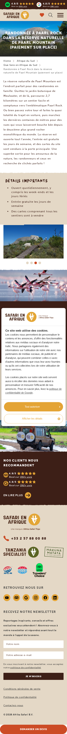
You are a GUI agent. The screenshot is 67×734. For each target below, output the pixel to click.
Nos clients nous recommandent (20, 463)
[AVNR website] (22, 570)
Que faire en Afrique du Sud (20, 65)
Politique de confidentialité (20, 697)
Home (7, 60)
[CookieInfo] (29, 317)
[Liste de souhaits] (41, 15)
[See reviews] (33, 479)
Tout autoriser (32, 406)
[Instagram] (35, 597)
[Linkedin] (55, 597)
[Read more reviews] (35, 4)
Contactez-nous (13, 705)
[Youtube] (6, 597)
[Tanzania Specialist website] (21, 552)
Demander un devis (33, 729)
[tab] (27, 262)
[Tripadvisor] (16, 597)
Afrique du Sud (26, 60)
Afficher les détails (32, 418)
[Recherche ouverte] (50, 15)
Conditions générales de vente (21, 688)
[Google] (26, 597)
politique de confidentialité (25, 667)
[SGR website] (7, 570)
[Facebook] (45, 597)
